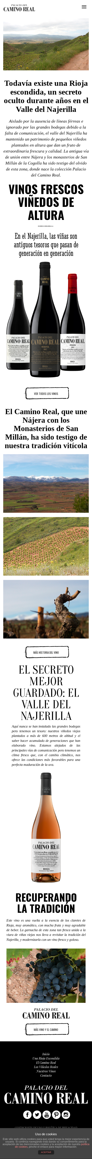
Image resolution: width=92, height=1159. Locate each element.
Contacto (46, 1075)
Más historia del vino (46, 652)
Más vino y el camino (46, 1029)
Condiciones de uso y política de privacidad (46, 1127)
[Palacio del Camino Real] (19, 7)
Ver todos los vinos (46, 393)
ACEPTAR (46, 1152)
